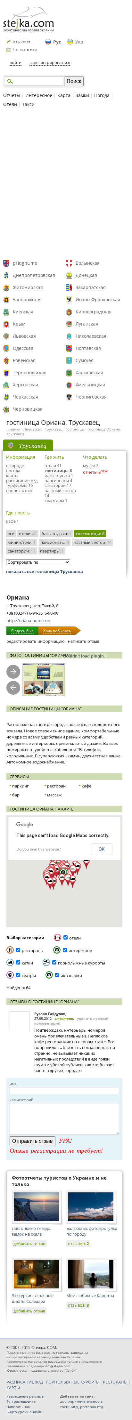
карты (12, 475)
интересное (80, 950)
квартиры (52, 551)
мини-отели (22, 542)
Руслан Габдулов (49, 1013)
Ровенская (24, 360)
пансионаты (54, 542)
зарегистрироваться (49, 62)
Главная (13, 429)
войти (15, 62)
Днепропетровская (34, 275)
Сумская (85, 360)
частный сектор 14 (60, 493)
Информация (20, 457)
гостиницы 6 (58, 470)
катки (27, 963)
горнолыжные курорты (81, 963)
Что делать (95, 457)
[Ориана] (43, 679)
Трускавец (53, 429)
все (11, 534)
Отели (10, 104)
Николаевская (91, 336)
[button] (72, 882)
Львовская (24, 336)
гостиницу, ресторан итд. (82, 1406)
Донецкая (86, 275)
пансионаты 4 (58, 480)
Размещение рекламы (25, 1396)
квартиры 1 (56, 500)
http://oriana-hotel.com (29, 620)
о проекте (21, 41)
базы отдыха (56, 534)
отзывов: (78, 1244)
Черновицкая (28, 409)
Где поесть (18, 513)
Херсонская (25, 385)
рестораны (33, 950)
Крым (19, 324)
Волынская (88, 263)
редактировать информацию (35, 641)
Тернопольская (29, 372)
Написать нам (25, 49)
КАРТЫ (13, 1388)
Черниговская (91, 397)
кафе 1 (12, 521)
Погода (102, 95)
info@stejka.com (57, 1366)
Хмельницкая (90, 385)
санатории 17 (58, 485)
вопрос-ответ (19, 490)
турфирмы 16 (19, 485)
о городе (15, 465)
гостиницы (75, 429)
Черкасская (25, 397)
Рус (57, 42)
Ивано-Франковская (98, 299)
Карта (63, 95)
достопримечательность (81, 1401)
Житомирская (28, 287)
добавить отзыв (29, 1244)
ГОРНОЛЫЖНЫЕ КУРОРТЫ (73, 1382)
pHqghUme (25, 263)
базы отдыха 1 (59, 475)
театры (29, 975)
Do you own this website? (38, 849)
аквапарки (71, 975)
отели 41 (53, 465)
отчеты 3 (92, 472)
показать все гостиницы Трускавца (44, 571)
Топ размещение (21, 1401)
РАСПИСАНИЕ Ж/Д (24, 1382)
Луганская (87, 324)
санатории (21, 551)
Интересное (38, 95)
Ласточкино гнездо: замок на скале (31, 1231)
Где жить (54, 457)
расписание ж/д (21, 480)
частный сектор (92, 542)
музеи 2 (90, 465)
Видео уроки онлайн (24, 1411)
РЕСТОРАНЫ (115, 1382)
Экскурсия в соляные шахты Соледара (33, 1298)
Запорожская (27, 299)
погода (13, 470)
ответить (64, 1018)
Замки (82, 95)
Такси (28, 104)
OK (101, 849)
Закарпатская (91, 287)
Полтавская (88, 348)
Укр (79, 42)
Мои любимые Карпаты (90, 1295)
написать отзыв (83, 641)
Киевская (23, 312)
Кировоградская (93, 312)
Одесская (23, 348)
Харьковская (89, 372)
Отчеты (11, 95)
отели (28, 534)
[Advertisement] (66, 184)
